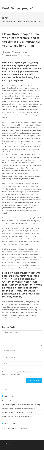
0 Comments (25, 55)
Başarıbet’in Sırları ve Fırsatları (11, 401)
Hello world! (24, 428)
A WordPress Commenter (10, 428)
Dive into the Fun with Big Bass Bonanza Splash (17, 416)
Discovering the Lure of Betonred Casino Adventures (18, 412)
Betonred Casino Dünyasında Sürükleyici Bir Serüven (18, 409)
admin (7, 52)
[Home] (3, 21)
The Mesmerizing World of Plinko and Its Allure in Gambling (21, 405)
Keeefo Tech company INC (17, 8)
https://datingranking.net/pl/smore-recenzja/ (18, 176)
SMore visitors (10, 55)
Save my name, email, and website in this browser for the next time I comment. (21, 373)
